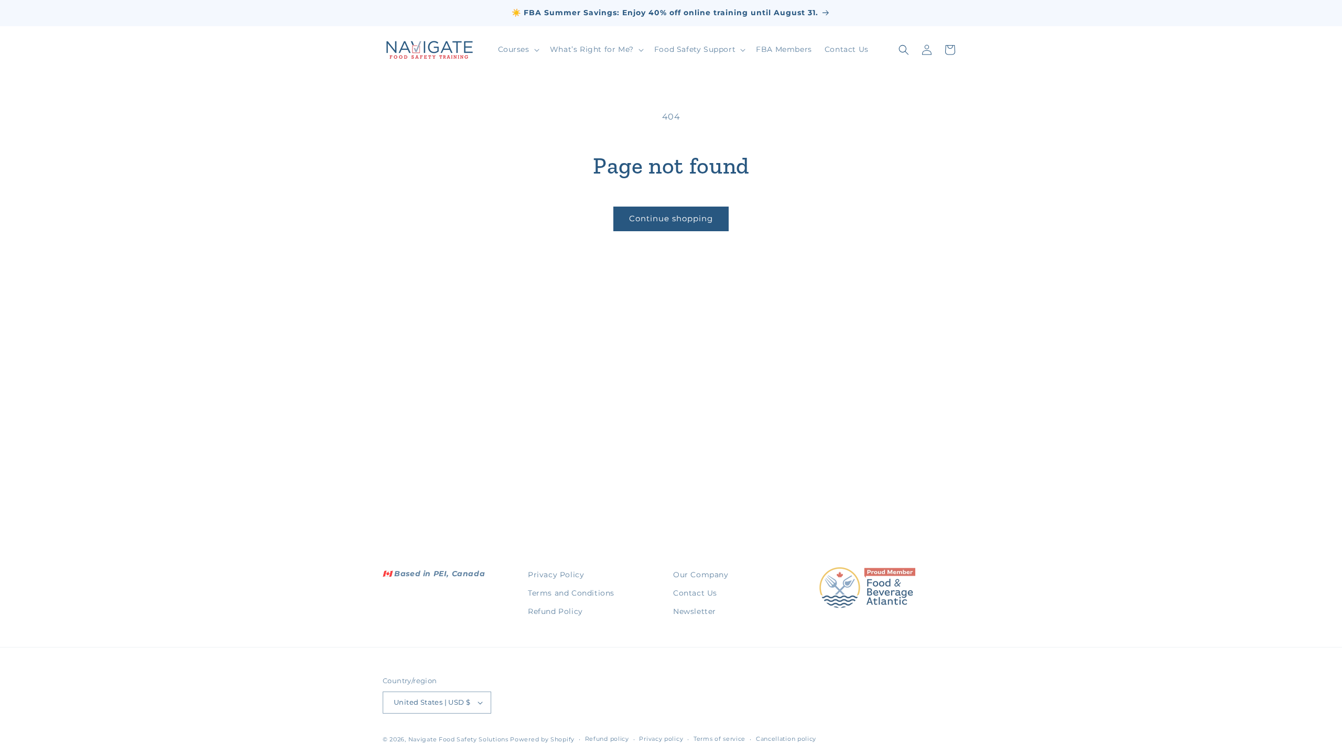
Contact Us (695, 593)
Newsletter (694, 611)
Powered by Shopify (542, 739)
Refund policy (607, 738)
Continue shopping (671, 218)
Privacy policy (661, 738)
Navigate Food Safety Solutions (458, 739)
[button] (518, 49)
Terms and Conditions (571, 593)
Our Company (701, 574)
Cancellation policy (786, 738)
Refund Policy (555, 611)
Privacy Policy (556, 574)
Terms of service (719, 738)
